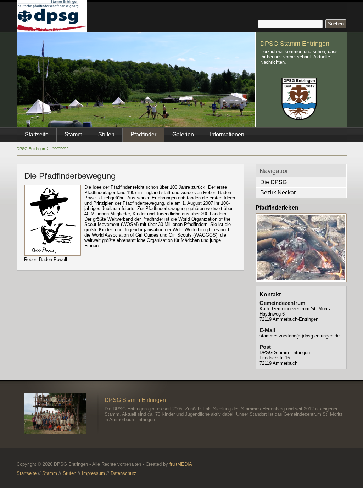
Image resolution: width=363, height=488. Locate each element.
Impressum (93, 473)
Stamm (73, 134)
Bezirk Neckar (278, 192)
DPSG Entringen (31, 149)
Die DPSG (273, 182)
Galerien (183, 134)
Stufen (106, 134)
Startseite (37, 134)
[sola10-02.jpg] (301, 247)
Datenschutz (123, 473)
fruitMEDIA (180, 464)
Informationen (227, 134)
